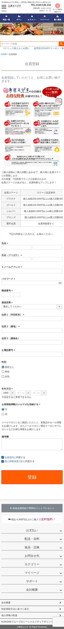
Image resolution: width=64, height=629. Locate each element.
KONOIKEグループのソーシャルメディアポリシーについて (31, 621)
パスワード (9, 278)
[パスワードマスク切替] (60, 283)
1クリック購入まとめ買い (15, 48)
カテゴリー (32, 564)
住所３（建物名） (11, 338)
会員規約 (9, 457)
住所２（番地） (11, 326)
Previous (4, 31)
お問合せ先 (32, 555)
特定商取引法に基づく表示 (15, 609)
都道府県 (8, 302)
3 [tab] (34, 38)
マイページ (44, 19)
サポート (32, 581)
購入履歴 (57, 19)
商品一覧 (6, 19)
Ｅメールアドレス (12, 267)
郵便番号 (8, 290)
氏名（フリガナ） (12, 255)
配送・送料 (32, 538)
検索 (61, 44)
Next (60, 31)
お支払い (32, 530)
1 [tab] (30, 38)
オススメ (31, 19)
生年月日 (8, 388)
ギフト (19, 19)
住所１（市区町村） (13, 314)
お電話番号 (9, 350)
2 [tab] (32, 38)
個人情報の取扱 (9, 615)
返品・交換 (32, 547)
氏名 (5, 243)
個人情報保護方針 (14, 461)
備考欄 (5, 436)
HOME (4, 54)
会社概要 (32, 589)
